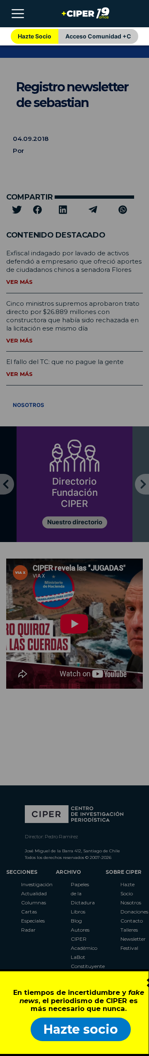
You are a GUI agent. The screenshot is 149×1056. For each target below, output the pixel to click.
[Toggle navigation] (18, 13)
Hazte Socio (34, 36)
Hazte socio (80, 1029)
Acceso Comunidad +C (98, 36)
